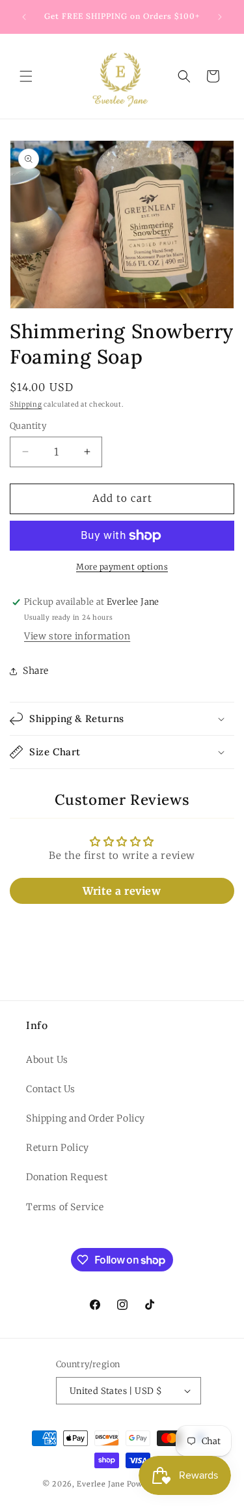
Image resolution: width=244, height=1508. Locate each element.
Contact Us (50, 1089)
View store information (77, 636)
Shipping (26, 404)
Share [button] (36, 670)
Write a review (122, 890)
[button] (26, 76)
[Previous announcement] (24, 17)
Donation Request (67, 1177)
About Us (47, 1060)
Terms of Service (65, 1207)
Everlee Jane (100, 1483)
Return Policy (57, 1147)
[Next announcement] (220, 17)
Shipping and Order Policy (85, 1118)
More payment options (122, 567)
